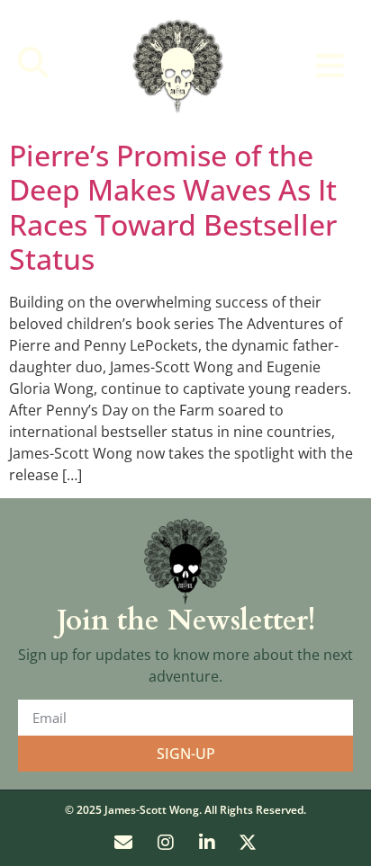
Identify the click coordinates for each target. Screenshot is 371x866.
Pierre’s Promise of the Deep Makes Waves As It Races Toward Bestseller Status (173, 207)
